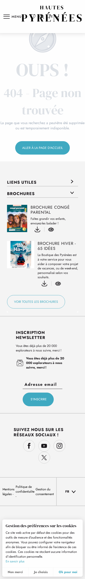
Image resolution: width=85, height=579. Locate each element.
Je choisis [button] (41, 572)
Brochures (21, 194)
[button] (71, 491)
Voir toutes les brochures (36, 301)
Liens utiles (21, 182)
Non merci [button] (15, 572)
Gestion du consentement (45, 491)
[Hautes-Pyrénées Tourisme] (52, 14)
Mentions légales (8, 491)
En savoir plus (15, 561)
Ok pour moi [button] (68, 572)
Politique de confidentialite (25, 489)
